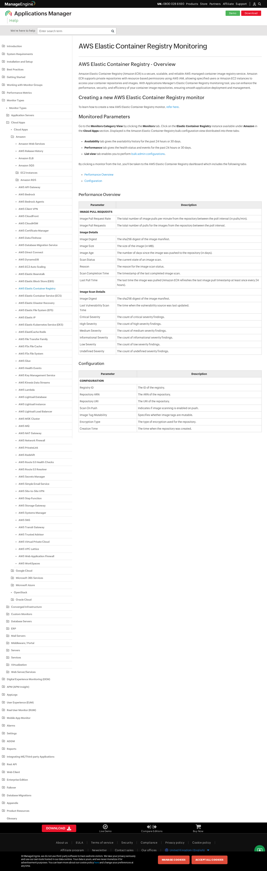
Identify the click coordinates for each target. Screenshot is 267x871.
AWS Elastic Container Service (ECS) (40, 295)
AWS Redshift (27, 454)
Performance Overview (98, 174)
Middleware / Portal (22, 643)
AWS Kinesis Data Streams (34, 382)
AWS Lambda (27, 389)
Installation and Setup (20, 61)
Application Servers (22, 115)
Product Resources (18, 810)
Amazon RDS (28, 180)
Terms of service (102, 842)
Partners (215, 3)
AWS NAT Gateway (30, 433)
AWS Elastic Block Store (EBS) (36, 281)
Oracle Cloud (23, 599)
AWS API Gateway (29, 187)
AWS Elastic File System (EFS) (36, 310)
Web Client (13, 772)
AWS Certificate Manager (34, 230)
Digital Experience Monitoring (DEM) (28, 679)
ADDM (11, 741)
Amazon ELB (26, 158)
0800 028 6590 (170, 3)
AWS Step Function (30, 498)
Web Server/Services (23, 672)
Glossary (12, 818)
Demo (233, 13)
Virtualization (19, 664)
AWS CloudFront (29, 216)
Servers (15, 650)
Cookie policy (201, 842)
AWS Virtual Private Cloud (34, 541)
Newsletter (99, 850)
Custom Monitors (21, 614)
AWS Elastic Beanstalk (32, 274)
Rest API (12, 764)
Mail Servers (18, 635)
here (96, 862)
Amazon (21, 136)
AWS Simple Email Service (34, 483)
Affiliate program (72, 850)
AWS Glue (24, 360)
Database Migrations (19, 795)
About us (62, 842)
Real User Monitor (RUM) (21, 710)
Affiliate (228, 3)
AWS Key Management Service (37, 375)
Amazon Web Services (32, 143)
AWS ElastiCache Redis (32, 331)
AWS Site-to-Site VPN (31, 491)
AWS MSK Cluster (29, 418)
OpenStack (20, 592)
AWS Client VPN (28, 208)
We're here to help (23, 30)
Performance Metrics (19, 92)
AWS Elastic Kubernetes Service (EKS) (41, 324)
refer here (172, 107)
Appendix (12, 803)
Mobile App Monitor (18, 718)
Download (251, 13)
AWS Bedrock (27, 194)
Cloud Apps (18, 122)
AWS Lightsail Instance (32, 404)
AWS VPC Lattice (29, 549)
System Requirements (20, 54)
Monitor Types (15, 100)
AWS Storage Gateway (32, 505)
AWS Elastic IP (27, 317)
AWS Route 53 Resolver (33, 469)
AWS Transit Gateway (31, 527)
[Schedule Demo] (259, 850)
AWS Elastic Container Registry (37, 288)
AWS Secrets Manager (32, 476)
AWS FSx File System (31, 353)
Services (16, 657)
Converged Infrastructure (26, 606)
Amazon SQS (26, 165)
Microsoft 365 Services (29, 577)
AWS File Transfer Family (33, 339)
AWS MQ (24, 426)
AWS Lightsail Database (33, 397)
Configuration (93, 180)
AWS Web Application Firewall (36, 556)
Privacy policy (174, 842)
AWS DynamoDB (29, 259)
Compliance (149, 842)
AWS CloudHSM (28, 223)
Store (204, 3)
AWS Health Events (30, 368)
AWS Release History (31, 151)
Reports (11, 748)
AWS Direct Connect (31, 252)
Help (13, 20)
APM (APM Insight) (18, 686)
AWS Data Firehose (30, 237)
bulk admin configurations (148, 153)
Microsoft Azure (25, 585)
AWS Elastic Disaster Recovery (37, 303)
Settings (12, 733)
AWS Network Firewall (32, 440)
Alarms (11, 725)
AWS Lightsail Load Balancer (35, 411)
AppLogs (12, 694)
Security (127, 842)
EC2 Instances (29, 172)
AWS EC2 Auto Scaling (32, 266)
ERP (13, 628)
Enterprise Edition (17, 779)
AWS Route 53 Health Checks (36, 462)
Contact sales (124, 850)
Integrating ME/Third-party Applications (30, 756)
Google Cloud (24, 570)
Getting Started (16, 77)
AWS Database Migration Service (38, 245)
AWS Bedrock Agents (31, 201)
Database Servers (21, 621)
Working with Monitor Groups (24, 85)
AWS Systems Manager (32, 512)
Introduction (14, 46)
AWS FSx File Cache (30, 346)
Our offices (149, 850)
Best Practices (15, 69)
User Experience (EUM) (20, 702)
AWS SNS (24, 520)
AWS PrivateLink (28, 447)
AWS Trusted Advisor (31, 534)
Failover (11, 787)
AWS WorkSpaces (29, 563)
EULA (79, 842)
